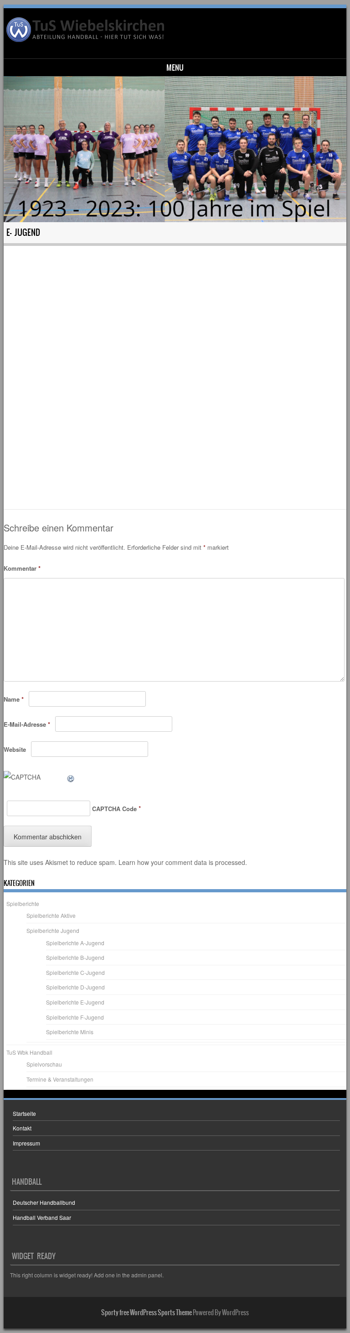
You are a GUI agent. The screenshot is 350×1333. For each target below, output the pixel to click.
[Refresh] (71, 776)
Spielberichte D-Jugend (75, 987)
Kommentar (22, 568)
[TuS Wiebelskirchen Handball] (86, 29)
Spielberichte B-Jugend (75, 957)
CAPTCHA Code (114, 808)
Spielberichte (22, 903)
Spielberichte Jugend (52, 930)
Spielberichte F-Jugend (75, 1017)
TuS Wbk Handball (29, 1052)
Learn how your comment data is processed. (182, 862)
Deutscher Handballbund (44, 1202)
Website (15, 749)
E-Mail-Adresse (27, 724)
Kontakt (22, 1128)
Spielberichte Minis (69, 1032)
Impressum (26, 1143)
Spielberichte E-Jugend (75, 1002)
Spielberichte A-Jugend (75, 943)
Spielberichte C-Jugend (75, 972)
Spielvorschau (44, 1064)
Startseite (24, 1113)
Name (14, 699)
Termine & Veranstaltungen (59, 1079)
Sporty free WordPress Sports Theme (146, 1312)
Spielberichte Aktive (51, 915)
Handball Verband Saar (42, 1217)
